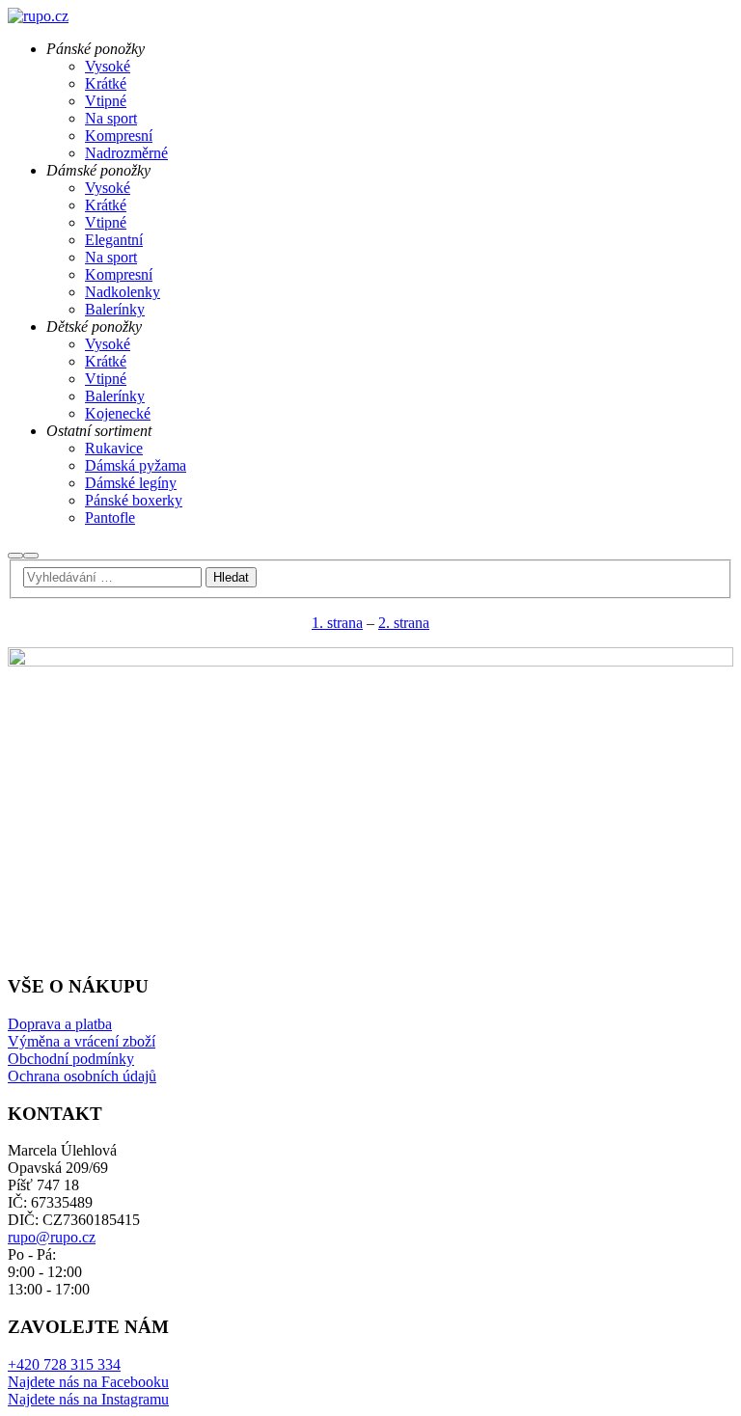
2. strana (403, 622)
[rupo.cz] (38, 16)
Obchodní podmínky (71, 1058)
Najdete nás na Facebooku (88, 1382)
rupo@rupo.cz (52, 1237)
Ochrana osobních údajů (82, 1076)
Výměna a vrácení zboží (81, 1041)
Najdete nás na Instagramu (88, 1399)
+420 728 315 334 (64, 1364)
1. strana (337, 622)
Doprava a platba (60, 1024)
